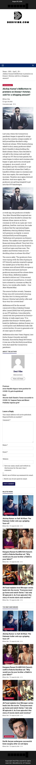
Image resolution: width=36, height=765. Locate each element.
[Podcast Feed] (27, 7)
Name (5, 445)
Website (5, 459)
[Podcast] (27, 4)
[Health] (21, 6)
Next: (18, 399)
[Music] (15, 6)
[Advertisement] (18, 43)
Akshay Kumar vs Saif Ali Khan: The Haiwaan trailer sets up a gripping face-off (17, 520)
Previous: (17, 388)
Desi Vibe (7, 99)
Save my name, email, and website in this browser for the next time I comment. (17, 468)
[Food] (24, 6)
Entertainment (7, 85)
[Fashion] (18, 6)
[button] (3, 65)
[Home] (9, 6)
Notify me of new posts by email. (15, 479)
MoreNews (16, 763)
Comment (6, 420)
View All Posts (18, 379)
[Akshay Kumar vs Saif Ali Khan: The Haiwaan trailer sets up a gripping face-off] (18, 505)
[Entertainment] (12, 6)
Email (5, 452)
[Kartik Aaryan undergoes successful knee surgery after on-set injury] (18, 728)
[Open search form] (33, 65)
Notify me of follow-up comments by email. (18, 475)
